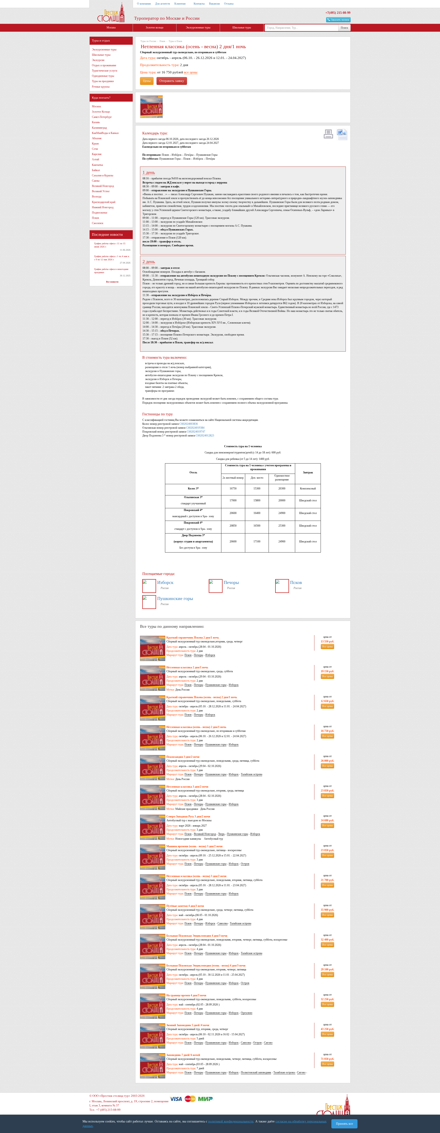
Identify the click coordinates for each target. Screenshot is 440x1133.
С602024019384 (195, 427)
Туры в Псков (175, 41)
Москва (111, 27)
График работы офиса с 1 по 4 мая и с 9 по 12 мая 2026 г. (111, 258)
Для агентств (162, 3)
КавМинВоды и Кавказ (105, 133)
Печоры (231, 582)
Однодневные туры (103, 76)
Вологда (96, 196)
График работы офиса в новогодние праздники (111, 271)
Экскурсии (98, 60)
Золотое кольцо (154, 27)
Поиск (344, 27)
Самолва (222, 923)
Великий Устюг (101, 191)
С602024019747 (196, 431)
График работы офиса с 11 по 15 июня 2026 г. (109, 245)
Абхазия (97, 138)
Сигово (268, 1042)
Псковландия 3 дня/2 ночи (182, 756)
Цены (147, 81)
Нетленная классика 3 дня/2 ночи (187, 786)
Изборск (165, 582)
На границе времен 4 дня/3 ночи (186, 995)
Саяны (95, 180)
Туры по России (148, 41)
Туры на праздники (103, 81)
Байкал (96, 170)
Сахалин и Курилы (102, 175)
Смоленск (97, 223)
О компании (144, 3)
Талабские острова (251, 774)
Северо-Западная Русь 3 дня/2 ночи (188, 816)
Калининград (99, 127)
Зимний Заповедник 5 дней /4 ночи (187, 1025)
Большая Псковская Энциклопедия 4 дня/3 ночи (196, 935)
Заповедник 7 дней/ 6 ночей (183, 1055)
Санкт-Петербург (102, 117)
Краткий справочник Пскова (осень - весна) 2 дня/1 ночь (201, 697)
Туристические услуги (104, 70)
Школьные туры (241, 27)
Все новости (112, 281)
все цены (190, 72)
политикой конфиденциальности (230, 1121)
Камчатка (97, 165)
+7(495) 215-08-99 (337, 12)
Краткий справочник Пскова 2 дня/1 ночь (192, 637)
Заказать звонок (339, 19)
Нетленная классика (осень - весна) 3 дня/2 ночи (196, 876)
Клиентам (180, 3)
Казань (96, 122)
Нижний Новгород (102, 207)
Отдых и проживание (104, 65)
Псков (95, 217)
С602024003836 (188, 423)
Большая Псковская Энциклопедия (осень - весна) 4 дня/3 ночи (205, 965)
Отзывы (229, 3)
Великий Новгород (103, 186)
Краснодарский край (103, 202)
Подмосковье (99, 212)
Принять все (344, 1123)
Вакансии (214, 3)
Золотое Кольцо (101, 111)
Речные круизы (101, 86)
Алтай (95, 159)
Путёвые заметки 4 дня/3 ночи (185, 906)
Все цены (327, 646)
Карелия (97, 154)
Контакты (199, 3)
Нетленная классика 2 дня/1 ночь (187, 667)
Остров (245, 863)
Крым (95, 143)
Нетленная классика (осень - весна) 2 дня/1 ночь (196, 727)
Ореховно (246, 1012)
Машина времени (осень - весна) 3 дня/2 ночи (194, 846)
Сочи (95, 148)
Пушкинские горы (175, 598)
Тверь (221, 834)
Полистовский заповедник (256, 1072)
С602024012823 (205, 435)
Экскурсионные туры (198, 27)
